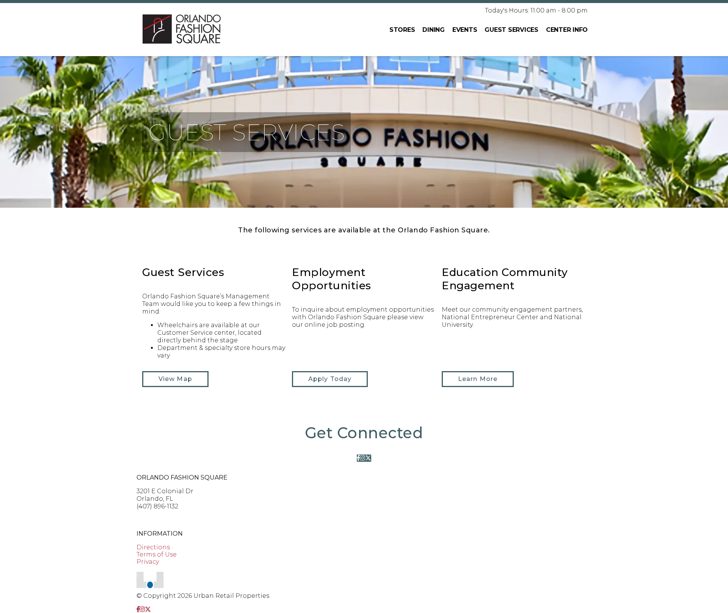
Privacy (147, 561)
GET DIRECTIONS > (166, 520)
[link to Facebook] (358, 458)
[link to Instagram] (362, 458)
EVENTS (464, 29)
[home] (181, 29)
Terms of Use (156, 554)
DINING (433, 29)
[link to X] (368, 458)
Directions (153, 547)
